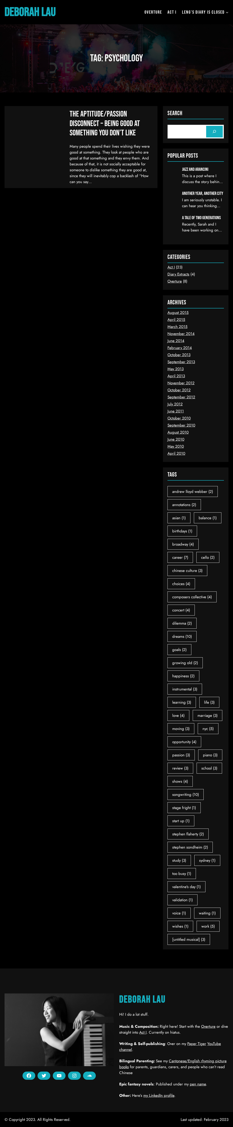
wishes (180, 926)
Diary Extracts (178, 274)
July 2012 (175, 404)
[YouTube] (59, 1076)
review (180, 768)
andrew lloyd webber (192, 491)
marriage (208, 715)
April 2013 (176, 376)
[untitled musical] (188, 939)
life (209, 702)
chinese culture (187, 570)
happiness (183, 676)
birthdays (182, 531)
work (208, 926)
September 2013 (181, 362)
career (180, 557)
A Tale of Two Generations (201, 218)
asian (179, 518)
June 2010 (175, 439)
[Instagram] (74, 1076)
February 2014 (179, 347)
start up (181, 821)
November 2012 (181, 383)
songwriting (185, 794)
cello (208, 557)
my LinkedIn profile (158, 1095)
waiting (207, 913)
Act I (171, 267)
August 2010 (178, 432)
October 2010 (179, 418)
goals (179, 649)
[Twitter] (44, 1076)
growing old (185, 662)
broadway (183, 544)
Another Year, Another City (202, 193)
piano (210, 755)
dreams (182, 636)
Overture (174, 281)
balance (208, 518)
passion (181, 755)
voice (179, 913)
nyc (208, 728)
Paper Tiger (196, 1043)
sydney (207, 860)
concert (181, 610)
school (209, 768)
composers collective (192, 597)
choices (181, 583)
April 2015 (176, 319)
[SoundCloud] (89, 1076)
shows (180, 781)
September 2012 (181, 397)
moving (181, 728)
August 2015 (178, 312)
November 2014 (181, 333)
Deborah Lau (30, 12)
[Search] (214, 131)
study (179, 860)
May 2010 (175, 446)
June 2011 (175, 411)
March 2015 (177, 326)
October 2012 (179, 390)
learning (181, 702)
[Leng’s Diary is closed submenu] (227, 12)
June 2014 (175, 340)
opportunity (184, 742)
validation (182, 900)
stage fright (184, 807)
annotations (184, 504)
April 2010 (176, 453)
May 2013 (175, 369)
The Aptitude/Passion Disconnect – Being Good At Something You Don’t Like (105, 123)
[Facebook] (29, 1076)
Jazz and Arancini (195, 169)
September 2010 (181, 425)
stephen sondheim (190, 847)
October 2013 (178, 354)
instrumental (184, 689)
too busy (181, 873)
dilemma (182, 623)
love (178, 715)
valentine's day (186, 886)
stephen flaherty (188, 834)
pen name (198, 1084)
